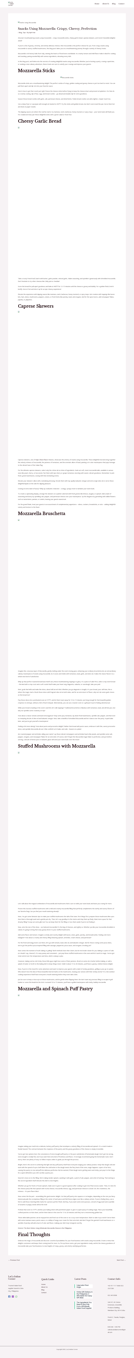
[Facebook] (9, 1296)
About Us (105, 4)
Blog (113, 4)
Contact (121, 4)
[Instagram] (13, 1296)
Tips (24, 32)
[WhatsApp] (16, 1296)
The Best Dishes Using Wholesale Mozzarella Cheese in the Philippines (48, 1228)
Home (97, 4)
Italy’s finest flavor (41, 460)
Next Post (121, 1260)
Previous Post (14, 1260)
